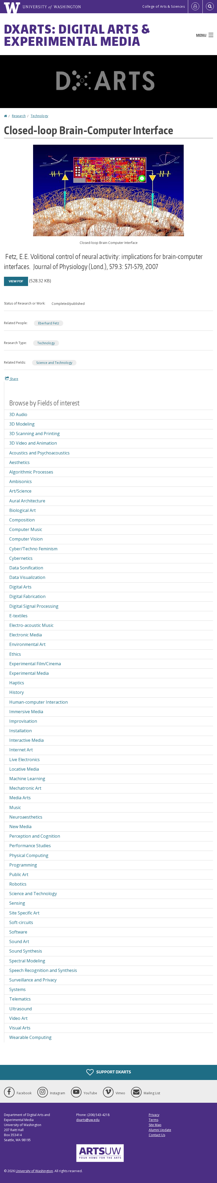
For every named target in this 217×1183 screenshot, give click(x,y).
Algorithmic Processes (31, 472)
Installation (20, 731)
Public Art (18, 874)
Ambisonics (20, 481)
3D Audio (18, 414)
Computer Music (25, 529)
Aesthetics (19, 462)
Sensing (17, 903)
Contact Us (157, 1135)
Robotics (17, 884)
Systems (17, 989)
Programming (23, 865)
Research (19, 116)
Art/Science (20, 491)
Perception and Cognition (34, 836)
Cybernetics (21, 558)
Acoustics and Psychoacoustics (39, 453)
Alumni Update (160, 1130)
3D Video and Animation (33, 443)
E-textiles (18, 616)
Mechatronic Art (25, 788)
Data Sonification (26, 568)
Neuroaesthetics (25, 817)
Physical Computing (28, 855)
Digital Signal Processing (33, 606)
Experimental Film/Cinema (35, 664)
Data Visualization (27, 577)
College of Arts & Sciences (163, 6)
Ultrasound (20, 1009)
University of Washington (34, 1171)
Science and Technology (54, 362)
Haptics (16, 683)
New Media (20, 826)
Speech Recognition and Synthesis (43, 970)
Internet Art (21, 750)
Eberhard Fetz (48, 323)
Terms (153, 1120)
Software (18, 932)
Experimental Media (29, 673)
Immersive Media (26, 712)
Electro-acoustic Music (31, 625)
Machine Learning (27, 779)
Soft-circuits (21, 922)
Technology (39, 116)
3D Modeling (22, 424)
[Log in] (195, 6)
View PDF (16, 281)
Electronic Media (25, 635)
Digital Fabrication (27, 596)
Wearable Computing (30, 1037)
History (16, 692)
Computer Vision (26, 539)
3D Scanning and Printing (34, 433)
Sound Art (19, 941)
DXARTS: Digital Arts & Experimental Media (77, 35)
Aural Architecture (27, 501)
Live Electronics (24, 759)
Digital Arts (20, 587)
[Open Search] (210, 6)
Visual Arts (19, 1028)
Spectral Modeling (27, 961)
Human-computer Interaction (38, 702)
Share (13, 379)
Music (15, 807)
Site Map (155, 1125)
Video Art (18, 1018)
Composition (22, 520)
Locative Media (24, 769)
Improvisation (23, 721)
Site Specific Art (24, 913)
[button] (108, 190)
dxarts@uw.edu (88, 1120)
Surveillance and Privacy (33, 980)
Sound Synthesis (25, 951)
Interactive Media (26, 740)
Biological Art (22, 510)
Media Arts (20, 798)
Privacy (154, 1115)
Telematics (20, 999)
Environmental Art (27, 644)
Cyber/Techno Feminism (33, 549)
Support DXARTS (113, 1071)
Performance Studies (30, 846)
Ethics (15, 654)
